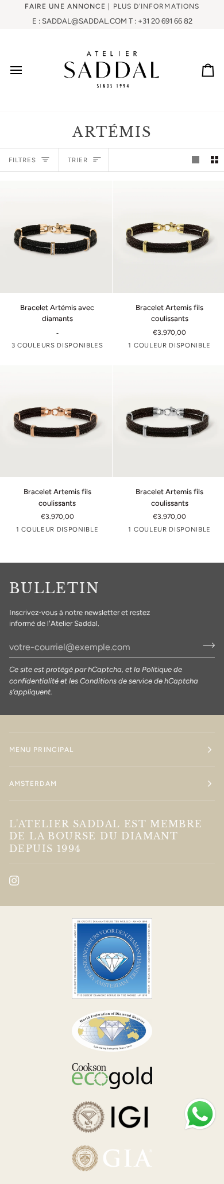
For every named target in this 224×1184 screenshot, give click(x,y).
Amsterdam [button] (33, 784)
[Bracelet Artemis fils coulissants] (56, 421)
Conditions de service (116, 681)
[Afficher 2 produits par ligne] (214, 160)
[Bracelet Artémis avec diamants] (56, 237)
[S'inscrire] (205, 645)
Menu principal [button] (41, 750)
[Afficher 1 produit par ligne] (195, 160)
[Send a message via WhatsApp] (200, 1114)
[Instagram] (14, 881)
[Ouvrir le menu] (26, 70)
